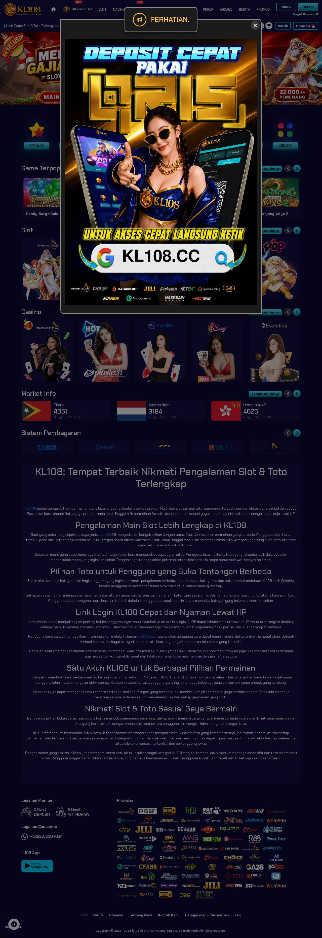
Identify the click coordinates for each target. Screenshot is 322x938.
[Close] (255, 25)
